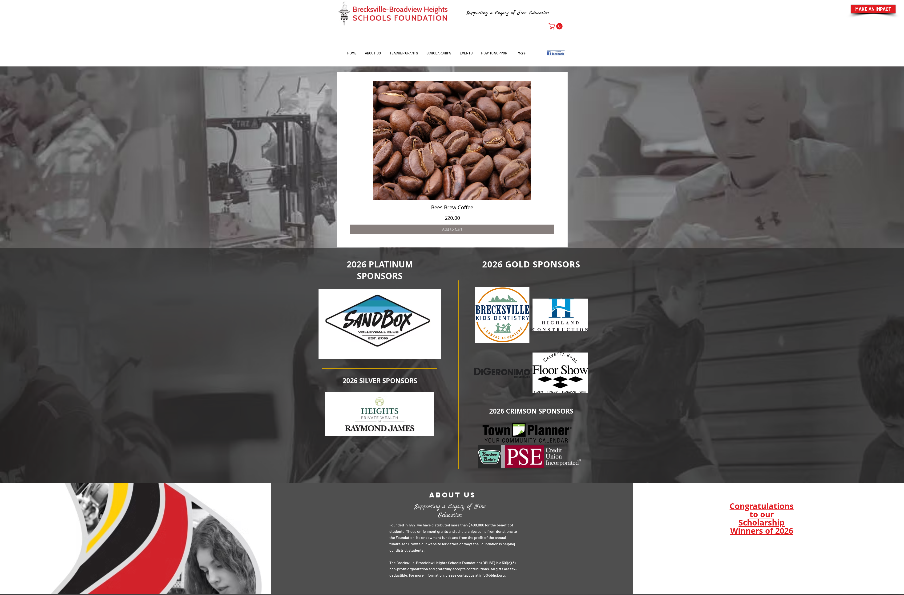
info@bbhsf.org (492, 575)
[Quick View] (452, 140)
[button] (556, 26)
